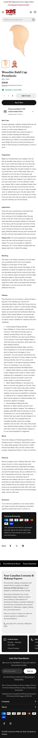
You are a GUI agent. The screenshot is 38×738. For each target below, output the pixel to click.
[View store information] (33, 111)
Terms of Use (29, 677)
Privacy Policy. (19, 679)
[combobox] (19, 19)
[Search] (33, 19)
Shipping (4, 85)
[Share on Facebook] (10, 545)
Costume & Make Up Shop (16, 732)
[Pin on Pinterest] (23, 545)
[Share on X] (16, 545)
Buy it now (19, 103)
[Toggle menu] (3, 12)
